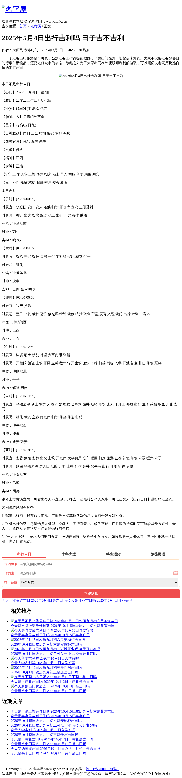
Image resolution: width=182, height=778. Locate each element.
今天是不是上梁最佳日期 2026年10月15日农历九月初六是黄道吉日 (63, 711)
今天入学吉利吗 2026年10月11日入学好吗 (43, 730)
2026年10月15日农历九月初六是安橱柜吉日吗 (46, 721)
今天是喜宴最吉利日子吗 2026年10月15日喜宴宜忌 (50, 716)
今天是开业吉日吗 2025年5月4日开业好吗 (99, 600)
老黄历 (35, 26)
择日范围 (11, 582)
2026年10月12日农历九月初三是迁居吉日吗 (44, 735)
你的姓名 (11, 564)
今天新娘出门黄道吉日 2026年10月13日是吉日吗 (48, 744)
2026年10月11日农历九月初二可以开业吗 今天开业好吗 (54, 725)
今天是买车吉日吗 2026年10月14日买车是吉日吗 (48, 753)
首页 (23, 26)
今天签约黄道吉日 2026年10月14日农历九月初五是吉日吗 (55, 748)
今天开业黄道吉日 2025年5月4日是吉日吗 (34, 600)
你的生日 (11, 573)
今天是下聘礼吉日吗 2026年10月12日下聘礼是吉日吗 (52, 739)
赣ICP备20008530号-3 (102, 769)
